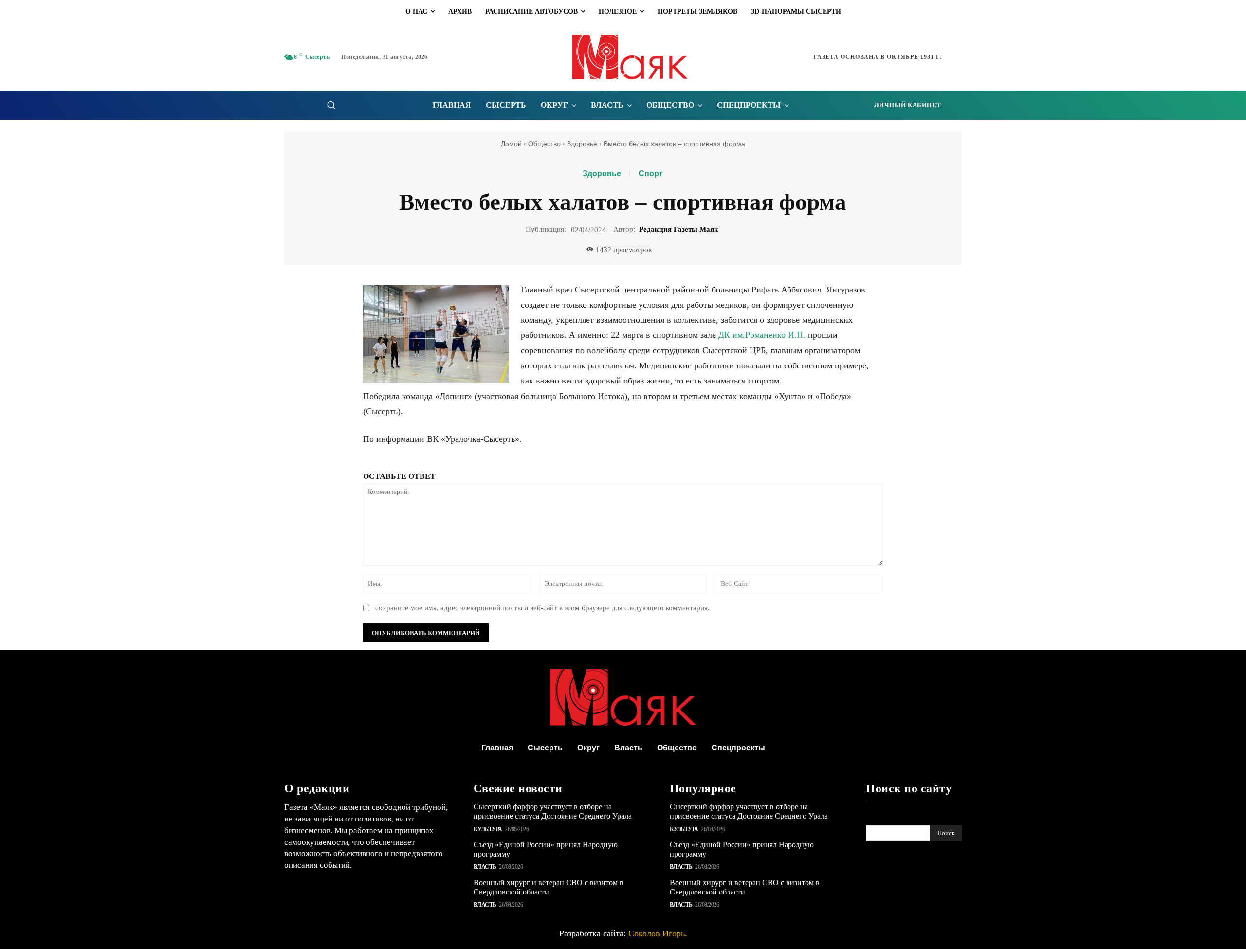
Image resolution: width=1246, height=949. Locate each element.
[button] (331, 104)
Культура (488, 829)
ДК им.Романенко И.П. (762, 335)
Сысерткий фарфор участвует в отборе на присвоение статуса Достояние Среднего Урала (553, 811)
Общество (544, 143)
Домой (511, 143)
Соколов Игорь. (657, 933)
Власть (485, 866)
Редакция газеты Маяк (678, 229)
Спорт (651, 174)
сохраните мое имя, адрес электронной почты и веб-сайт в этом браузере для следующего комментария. (542, 608)
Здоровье (582, 143)
